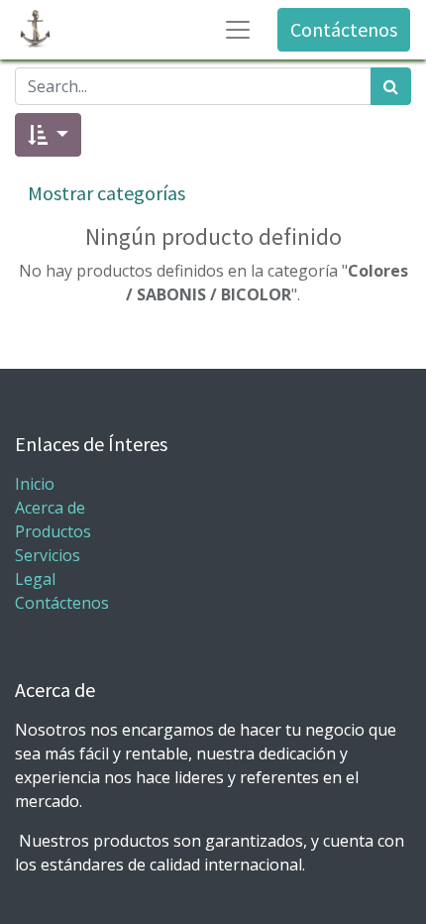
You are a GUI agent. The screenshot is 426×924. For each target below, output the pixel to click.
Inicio (34, 484)
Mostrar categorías (106, 192)
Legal (35, 579)
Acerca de (50, 508)
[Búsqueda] (391, 86)
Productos (53, 531)
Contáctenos (343, 29)
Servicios (47, 555)
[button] (48, 135)
